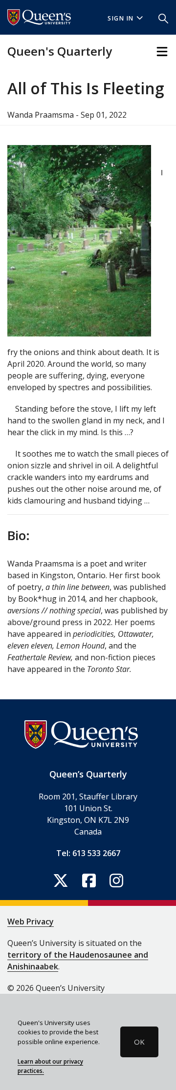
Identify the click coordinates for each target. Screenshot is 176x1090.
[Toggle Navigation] (162, 51)
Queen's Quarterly (59, 51)
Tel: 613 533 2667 (88, 853)
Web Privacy (30, 921)
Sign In (121, 18)
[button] (163, 17)
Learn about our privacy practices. (50, 1066)
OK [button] (139, 1042)
